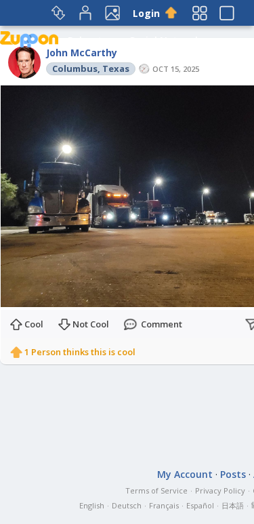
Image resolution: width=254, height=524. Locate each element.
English (91, 505)
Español (200, 505)
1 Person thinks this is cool (79, 352)
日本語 (232, 505)
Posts (233, 474)
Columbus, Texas (90, 68)
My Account (185, 474)
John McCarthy (81, 52)
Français (164, 505)
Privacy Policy (220, 490)
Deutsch (127, 505)
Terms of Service (156, 490)
